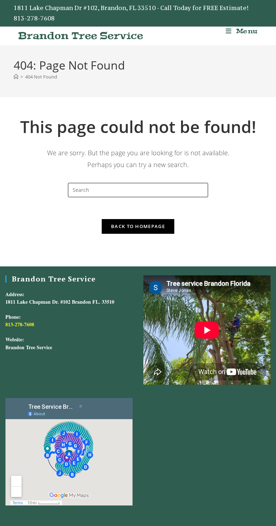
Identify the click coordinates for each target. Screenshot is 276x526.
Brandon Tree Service (80, 35)
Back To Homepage (138, 226)
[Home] (16, 77)
